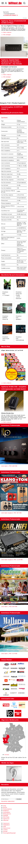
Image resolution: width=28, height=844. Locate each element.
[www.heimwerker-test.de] (22, 708)
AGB (4, 826)
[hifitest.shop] (18, 716)
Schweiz (6, 754)
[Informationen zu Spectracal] (14, 689)
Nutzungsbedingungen (9, 833)
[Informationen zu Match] (12, 680)
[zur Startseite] (15, 3)
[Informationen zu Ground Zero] (6, 677)
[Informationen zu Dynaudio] (14, 668)
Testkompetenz (7, 809)
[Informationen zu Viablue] (6, 694)
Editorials (5, 820)
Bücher (5, 807)
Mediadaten (6, 825)
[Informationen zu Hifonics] (22, 676)
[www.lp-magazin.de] (10, 716)
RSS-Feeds (6, 817)
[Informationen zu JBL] (6, 681)
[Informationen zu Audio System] (13, 664)
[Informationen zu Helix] (14, 677)
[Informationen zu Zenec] (21, 693)
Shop (4, 806)
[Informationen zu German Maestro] (20, 672)
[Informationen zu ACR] (6, 664)
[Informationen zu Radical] (6, 689)
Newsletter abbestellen (8, 801)
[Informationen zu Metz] (20, 680)
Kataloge (5, 815)
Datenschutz (6, 828)
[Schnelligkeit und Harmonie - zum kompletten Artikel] (14, 89)
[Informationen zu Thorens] (22, 689)
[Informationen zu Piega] (22, 685)
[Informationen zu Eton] (12, 672)
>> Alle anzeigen (6, 34)
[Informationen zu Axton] (20, 664)
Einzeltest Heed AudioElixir (5, 338)
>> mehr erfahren (6, 383)
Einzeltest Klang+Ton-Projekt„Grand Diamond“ (19, 295)
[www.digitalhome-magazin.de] (6, 708)
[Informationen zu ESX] (6, 673)
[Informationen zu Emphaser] (22, 668)
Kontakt (5, 831)
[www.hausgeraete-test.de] (14, 708)
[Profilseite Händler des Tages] (14, 774)
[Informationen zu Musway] (6, 684)
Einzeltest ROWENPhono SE (5, 317)
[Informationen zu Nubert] (14, 685)
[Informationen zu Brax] (6, 668)
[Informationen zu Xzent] (13, 693)
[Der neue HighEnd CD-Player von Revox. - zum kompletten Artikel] (14, 47)
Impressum (6, 823)
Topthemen (6, 819)
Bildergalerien (7, 814)
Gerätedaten (6, 812)
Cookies (5, 829)
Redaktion (6, 810)
